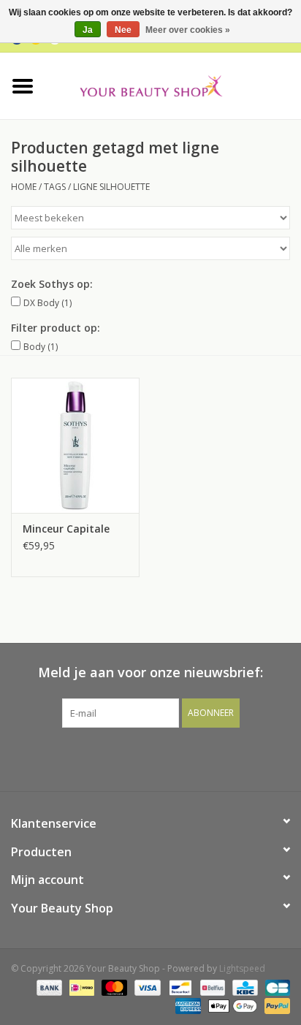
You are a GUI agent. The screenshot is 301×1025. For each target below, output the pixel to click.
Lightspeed (242, 968)
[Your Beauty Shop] (173, 84)
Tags (55, 186)
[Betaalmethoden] (47, 986)
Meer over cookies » (187, 30)
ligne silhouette (111, 186)
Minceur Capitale (66, 529)
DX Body (47, 303)
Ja (88, 30)
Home (24, 186)
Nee (123, 30)
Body (40, 346)
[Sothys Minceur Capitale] (75, 445)
